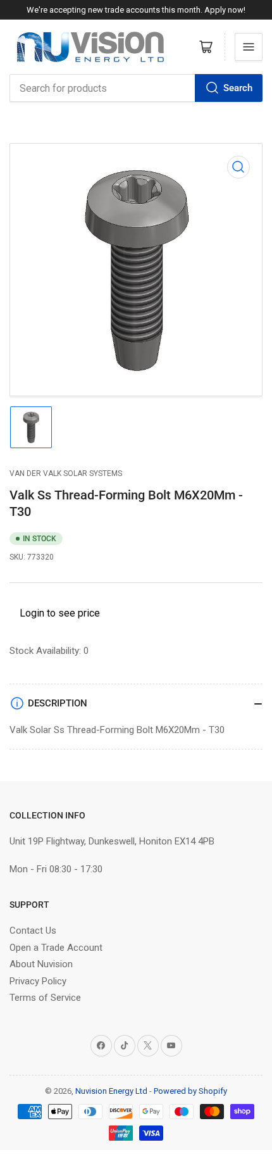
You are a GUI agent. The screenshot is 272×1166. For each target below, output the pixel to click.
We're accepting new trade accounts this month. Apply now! (136, 10)
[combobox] (136, 88)
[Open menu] (249, 47)
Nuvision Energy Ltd (111, 1091)
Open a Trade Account (55, 947)
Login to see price (60, 613)
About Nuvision (41, 964)
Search (237, 88)
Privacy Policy (37, 981)
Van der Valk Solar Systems (65, 473)
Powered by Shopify (190, 1091)
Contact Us (32, 930)
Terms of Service (45, 997)
